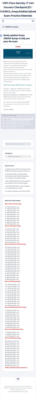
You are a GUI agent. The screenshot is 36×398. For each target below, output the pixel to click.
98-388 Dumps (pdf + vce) (12, 365)
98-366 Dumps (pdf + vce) (12, 352)
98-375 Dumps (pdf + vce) (12, 360)
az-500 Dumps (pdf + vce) (12, 222)
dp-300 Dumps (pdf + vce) (12, 242)
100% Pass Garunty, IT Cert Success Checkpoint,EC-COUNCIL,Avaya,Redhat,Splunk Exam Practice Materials (18, 9)
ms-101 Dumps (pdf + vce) (12, 290)
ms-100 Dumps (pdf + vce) (12, 288)
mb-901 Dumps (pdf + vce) (12, 318)
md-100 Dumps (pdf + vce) (12, 284)
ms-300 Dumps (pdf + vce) (12, 297)
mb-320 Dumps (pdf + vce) (12, 260)
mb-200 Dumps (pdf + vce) (12, 247)
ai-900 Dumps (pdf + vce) (12, 314)
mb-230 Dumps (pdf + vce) (12, 253)
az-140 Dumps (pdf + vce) (12, 210)
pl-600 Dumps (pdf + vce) (12, 279)
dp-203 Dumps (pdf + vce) (12, 240)
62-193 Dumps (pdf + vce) (12, 310)
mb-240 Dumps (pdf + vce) (12, 255)
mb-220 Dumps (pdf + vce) (12, 251)
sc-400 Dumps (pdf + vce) (12, 336)
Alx (27, 391)
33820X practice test (20, 124)
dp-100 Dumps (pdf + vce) (12, 234)
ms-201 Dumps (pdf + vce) (12, 294)
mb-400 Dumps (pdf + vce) (12, 264)
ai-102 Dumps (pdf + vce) (12, 231)
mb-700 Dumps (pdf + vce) (12, 270)
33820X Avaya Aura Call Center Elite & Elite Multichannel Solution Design (17, 118)
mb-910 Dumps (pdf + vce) (12, 319)
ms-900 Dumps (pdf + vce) (12, 325)
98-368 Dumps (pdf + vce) (12, 356)
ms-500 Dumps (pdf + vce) (12, 301)
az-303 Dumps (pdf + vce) (12, 216)
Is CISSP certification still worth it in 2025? (18, 191)
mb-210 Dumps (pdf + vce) (12, 249)
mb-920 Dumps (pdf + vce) (12, 321)
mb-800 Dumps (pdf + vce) (12, 272)
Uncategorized (18, 127)
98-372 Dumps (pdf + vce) (12, 358)
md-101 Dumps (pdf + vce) (12, 286)
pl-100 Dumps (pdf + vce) (12, 273)
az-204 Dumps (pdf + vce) (12, 212)
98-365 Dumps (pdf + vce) (12, 350)
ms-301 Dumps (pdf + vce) (12, 299)
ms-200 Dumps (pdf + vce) (12, 292)
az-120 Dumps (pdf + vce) (12, 208)
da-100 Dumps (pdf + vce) (12, 232)
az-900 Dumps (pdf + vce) (12, 312)
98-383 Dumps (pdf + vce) (12, 364)
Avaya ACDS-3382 (8, 127)
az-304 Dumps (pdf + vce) (12, 218)
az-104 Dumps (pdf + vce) (12, 207)
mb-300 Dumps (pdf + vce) (12, 256)
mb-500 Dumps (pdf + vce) (12, 266)
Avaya (5, 61)
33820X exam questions (22, 122)
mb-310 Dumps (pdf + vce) (12, 258)
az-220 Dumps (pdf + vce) (12, 214)
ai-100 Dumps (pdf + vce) (12, 229)
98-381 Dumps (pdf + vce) (12, 362)
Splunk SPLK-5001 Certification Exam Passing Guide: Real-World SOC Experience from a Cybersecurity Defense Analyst (17, 176)
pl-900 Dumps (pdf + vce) (12, 323)
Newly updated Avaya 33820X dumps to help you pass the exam (16, 38)
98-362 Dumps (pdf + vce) (12, 345)
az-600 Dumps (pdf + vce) (12, 224)
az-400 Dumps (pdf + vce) (12, 220)
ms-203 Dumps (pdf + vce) (12, 295)
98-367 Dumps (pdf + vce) (12, 354)
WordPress (17, 391)
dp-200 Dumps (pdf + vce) (12, 236)
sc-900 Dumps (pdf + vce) (12, 327)
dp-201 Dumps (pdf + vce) (12, 238)
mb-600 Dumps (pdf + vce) (12, 268)
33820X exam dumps (8, 122)
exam (15, 115)
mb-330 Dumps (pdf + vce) (12, 262)
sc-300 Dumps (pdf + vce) (12, 334)
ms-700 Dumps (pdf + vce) (12, 305)
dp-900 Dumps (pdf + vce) (12, 316)
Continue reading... (8, 109)
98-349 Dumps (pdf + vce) (12, 341)
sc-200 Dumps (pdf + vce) (12, 332)
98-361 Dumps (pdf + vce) (12, 343)
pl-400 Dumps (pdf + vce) (12, 277)
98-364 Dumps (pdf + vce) (12, 348)
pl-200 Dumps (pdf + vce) (12, 275)
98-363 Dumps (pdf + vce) (12, 347)
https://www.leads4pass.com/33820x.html (15, 95)
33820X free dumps (8, 124)
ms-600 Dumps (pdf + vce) (12, 303)
